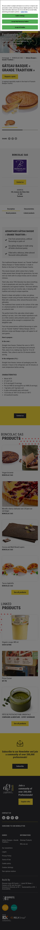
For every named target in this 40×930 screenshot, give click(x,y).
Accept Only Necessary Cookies (20, 21)
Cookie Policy (24, 12)
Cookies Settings (20, 16)
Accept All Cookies (20, 27)
